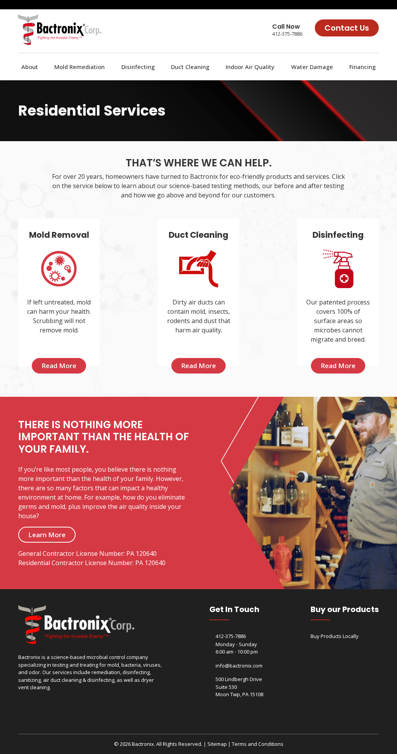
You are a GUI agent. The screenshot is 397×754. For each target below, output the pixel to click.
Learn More (47, 534)
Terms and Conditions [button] (257, 743)
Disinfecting (138, 67)
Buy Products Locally (335, 636)
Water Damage (312, 67)
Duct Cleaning (190, 67)
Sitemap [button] (217, 743)
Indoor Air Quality (250, 67)
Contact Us (347, 27)
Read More (58, 365)
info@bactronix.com (239, 665)
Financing (362, 67)
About (29, 67)
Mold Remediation (79, 67)
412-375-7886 (287, 33)
